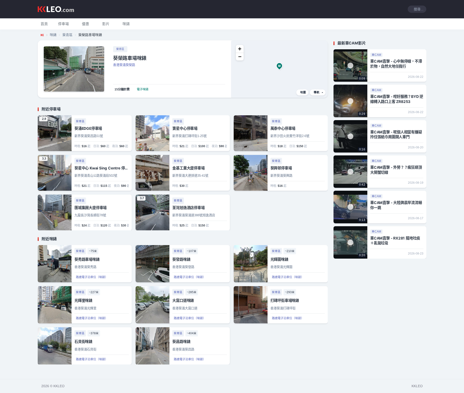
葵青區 (67, 35)
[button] (63, 23)
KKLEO (417, 386)
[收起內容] (325, 109)
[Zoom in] (240, 49)
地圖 (303, 92)
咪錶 (53, 35)
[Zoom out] (240, 56)
